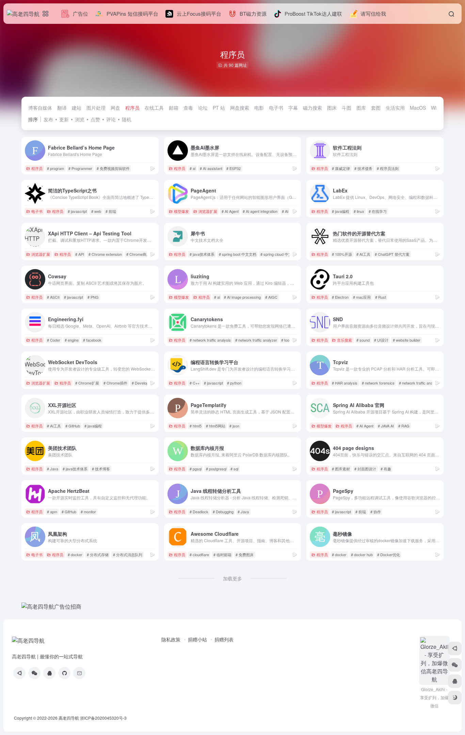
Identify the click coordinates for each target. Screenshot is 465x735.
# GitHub (72, 425)
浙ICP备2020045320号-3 (104, 718)
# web (96, 211)
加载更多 (232, 578)
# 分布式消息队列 (127, 554)
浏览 (79, 119)
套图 (376, 107)
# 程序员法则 (388, 168)
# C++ (194, 383)
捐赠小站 (197, 639)
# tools (286, 340)
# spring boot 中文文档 (237, 254)
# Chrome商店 (138, 254)
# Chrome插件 (115, 383)
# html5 (196, 425)
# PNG (93, 297)
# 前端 (111, 211)
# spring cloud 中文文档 (280, 254)
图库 (361, 107)
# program (55, 168)
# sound (363, 340)
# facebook (92, 340)
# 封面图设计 (365, 468)
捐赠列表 (224, 639)
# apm (52, 511)
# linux (359, 211)
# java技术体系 (202, 254)
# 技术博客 (101, 468)
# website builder (406, 340)
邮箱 (173, 107)
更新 (64, 119)
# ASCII (53, 297)
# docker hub (362, 554)
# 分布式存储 (98, 554)
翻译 (62, 107)
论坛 (203, 107)
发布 (48, 119)
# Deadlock (199, 511)
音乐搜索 (344, 340)
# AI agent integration (260, 211)
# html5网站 (215, 425)
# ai (192, 168)
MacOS (418, 107)
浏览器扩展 (207, 211)
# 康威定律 (341, 168)
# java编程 (340, 211)
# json (234, 425)
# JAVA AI (386, 425)
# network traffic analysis (210, 340)
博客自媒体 (40, 107)
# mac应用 (362, 297)
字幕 (293, 107)
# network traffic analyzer (256, 340)
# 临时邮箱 (222, 554)
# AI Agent (230, 211)
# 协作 (375, 511)
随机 (126, 119)
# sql (234, 468)
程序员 (132, 107)
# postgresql (216, 468)
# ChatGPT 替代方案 (392, 254)
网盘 (115, 107)
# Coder (53, 340)
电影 (259, 107)
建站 (76, 107)
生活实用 (395, 107)
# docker (75, 554)
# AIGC (271, 297)
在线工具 (154, 107)
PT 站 (219, 107)
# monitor (88, 511)
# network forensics (378, 383)
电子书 (276, 107)
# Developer (142, 383)
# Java (52, 468)
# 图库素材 (341, 468)
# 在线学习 (378, 211)
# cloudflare (199, 554)
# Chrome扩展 (87, 383)
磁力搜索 (312, 107)
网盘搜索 (239, 107)
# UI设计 (381, 340)
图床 (332, 107)
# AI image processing (242, 297)
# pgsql (196, 468)
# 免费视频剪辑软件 (113, 168)
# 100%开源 (342, 254)
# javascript (77, 211)
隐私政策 (170, 639)
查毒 (188, 107)
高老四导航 (69, 718)
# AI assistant (211, 168)
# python (234, 383)
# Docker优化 (388, 554)
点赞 (95, 119)
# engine (72, 340)
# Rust (380, 297)
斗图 (346, 107)
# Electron (340, 297)
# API (79, 254)
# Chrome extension (105, 254)
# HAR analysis (344, 383)
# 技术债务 (363, 168)
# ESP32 (233, 168)
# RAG (404, 425)
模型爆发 (181, 211)
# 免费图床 (245, 554)
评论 (111, 119)
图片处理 (96, 107)
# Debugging (223, 511)
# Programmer (80, 168)
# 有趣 (386, 468)
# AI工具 (363, 254)
